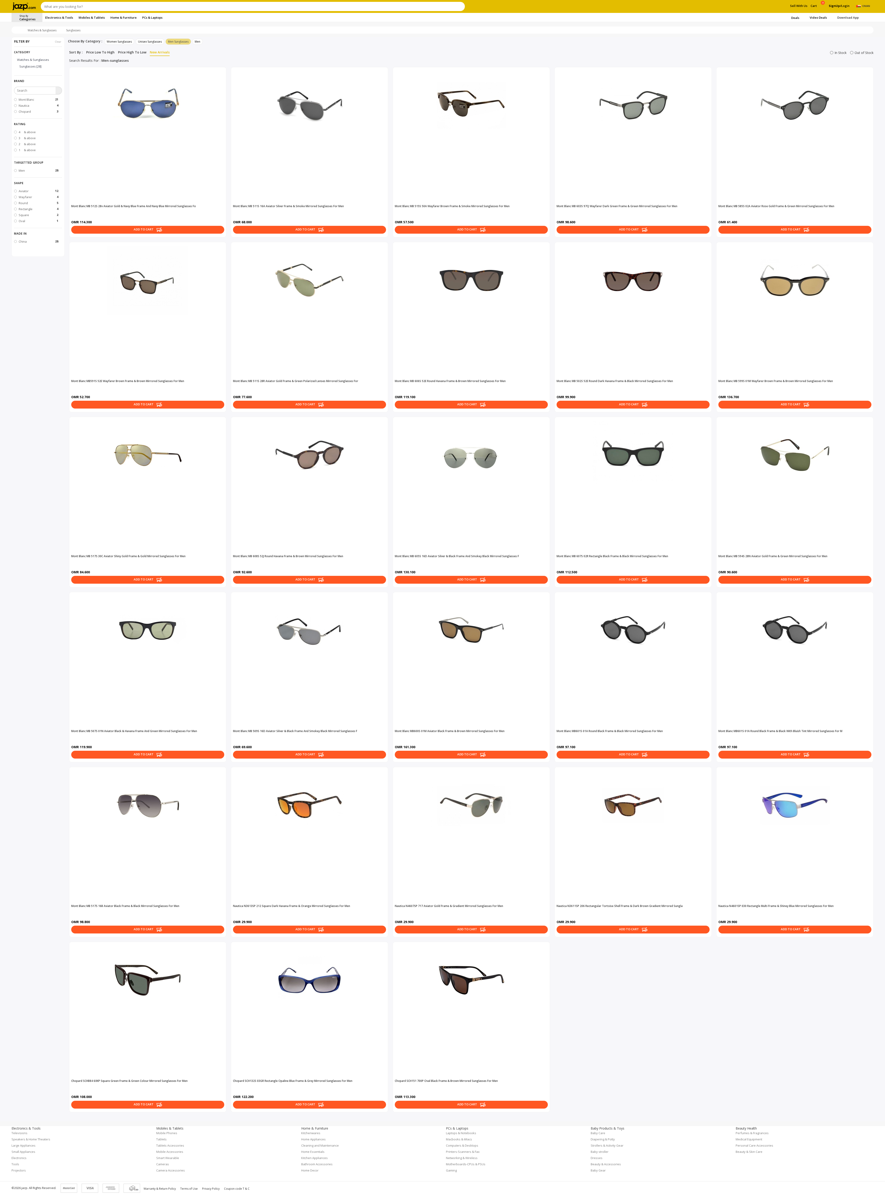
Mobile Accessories (169, 1152)
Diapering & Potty (603, 1139)
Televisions (19, 1133)
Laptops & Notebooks (461, 1133)
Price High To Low (132, 52)
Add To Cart (144, 229)
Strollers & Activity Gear (607, 1145)
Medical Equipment (749, 1139)
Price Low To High (100, 52)
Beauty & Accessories (606, 1164)
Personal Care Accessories (754, 1145)
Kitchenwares (310, 1133)
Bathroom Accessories (317, 1164)
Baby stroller (599, 1152)
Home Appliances (313, 1139)
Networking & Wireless (462, 1158)
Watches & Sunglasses (42, 30)
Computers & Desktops (462, 1145)
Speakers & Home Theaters (31, 1139)
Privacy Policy (211, 1189)
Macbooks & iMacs (459, 1139)
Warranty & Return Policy (160, 1189)
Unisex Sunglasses (150, 42)
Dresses (596, 1158)
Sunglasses (73, 30)
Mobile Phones (166, 1133)
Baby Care (598, 1133)
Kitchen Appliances (314, 1158)
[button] (38, 80)
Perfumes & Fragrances (752, 1133)
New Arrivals (160, 52)
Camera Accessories (170, 1170)
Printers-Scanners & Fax (463, 1152)
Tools (15, 1164)
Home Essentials (312, 1152)
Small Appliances (23, 1152)
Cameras (162, 1164)
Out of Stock (864, 52)
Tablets (161, 1139)
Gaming (451, 1170)
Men (197, 42)
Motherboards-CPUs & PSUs (465, 1164)
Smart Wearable (167, 1158)
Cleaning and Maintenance (320, 1145)
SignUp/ (835, 6)
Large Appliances (23, 1145)
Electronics (19, 1158)
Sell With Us (798, 6)
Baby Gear (598, 1170)
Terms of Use (189, 1189)
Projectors (19, 1170)
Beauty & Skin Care (749, 1152)
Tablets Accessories (170, 1145)
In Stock (841, 52)
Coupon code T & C (237, 1189)
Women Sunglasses (119, 42)
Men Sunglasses (178, 42)
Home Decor (310, 1170)
